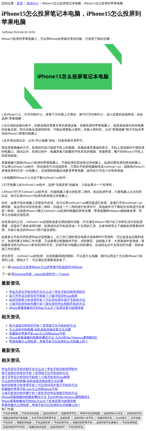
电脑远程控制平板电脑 (15, 418)
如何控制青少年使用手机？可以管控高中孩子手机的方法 (47, 299)
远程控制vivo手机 (113, 413)
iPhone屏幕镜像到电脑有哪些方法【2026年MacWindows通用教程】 (53, 337)
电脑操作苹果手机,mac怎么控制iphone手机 (37, 333)
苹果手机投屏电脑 (90, 413)
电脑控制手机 (104, 418)
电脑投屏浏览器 (37, 427)
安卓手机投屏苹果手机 (44, 418)
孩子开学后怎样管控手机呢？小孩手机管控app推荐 (43, 295)
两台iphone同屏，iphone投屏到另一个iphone (40, 274)
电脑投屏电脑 (24, 422)
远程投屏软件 (50, 413)
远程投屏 (65, 418)
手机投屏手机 (61, 422)
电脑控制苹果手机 (82, 422)
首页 (20, 3)
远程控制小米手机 (84, 418)
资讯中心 (32, 3)
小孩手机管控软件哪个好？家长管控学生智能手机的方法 (47, 303)
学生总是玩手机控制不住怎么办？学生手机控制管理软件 (47, 291)
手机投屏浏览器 (30, 413)
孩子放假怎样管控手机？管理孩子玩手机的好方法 (42, 325)
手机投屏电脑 (10, 413)
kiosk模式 (121, 418)
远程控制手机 (134, 413)
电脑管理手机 (68, 413)
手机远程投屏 (42, 422)
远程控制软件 (57, 427)
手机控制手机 (76, 427)
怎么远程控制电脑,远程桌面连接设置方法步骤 (40, 329)
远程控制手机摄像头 (107, 422)
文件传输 (135, 418)
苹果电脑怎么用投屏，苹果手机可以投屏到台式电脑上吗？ (48, 341)
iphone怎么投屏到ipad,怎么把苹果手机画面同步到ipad (46, 267)
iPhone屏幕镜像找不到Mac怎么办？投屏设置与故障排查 (46, 307)
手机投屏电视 (129, 422)
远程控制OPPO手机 (14, 427)
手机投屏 (8, 422)
